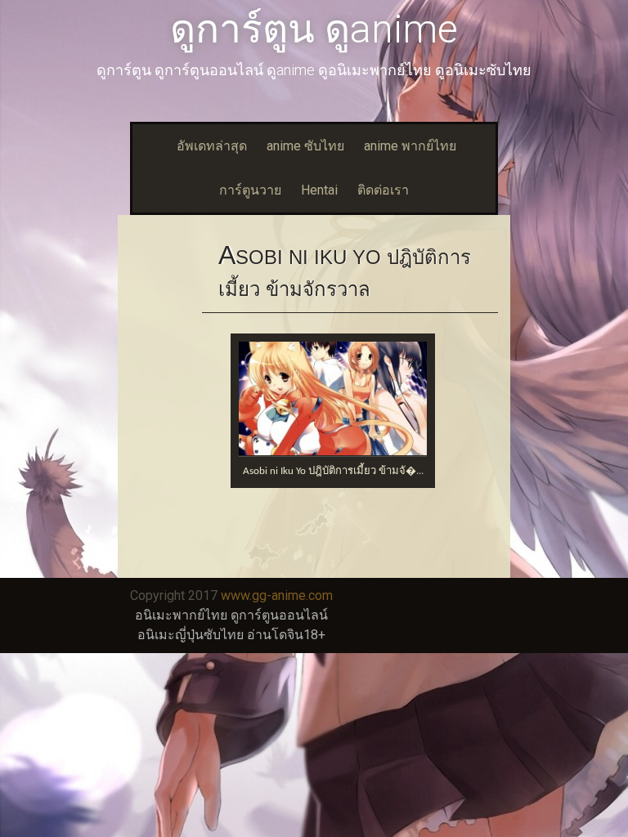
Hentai (319, 190)
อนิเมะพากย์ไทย (181, 615)
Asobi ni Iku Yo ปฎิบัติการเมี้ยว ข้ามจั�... (333, 471)
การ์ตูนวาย (250, 190)
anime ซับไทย (305, 146)
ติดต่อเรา (383, 190)
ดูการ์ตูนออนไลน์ (279, 615)
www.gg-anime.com (277, 595)
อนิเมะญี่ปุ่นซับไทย (190, 634)
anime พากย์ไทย (410, 146)
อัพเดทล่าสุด (212, 146)
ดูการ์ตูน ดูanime (314, 29)
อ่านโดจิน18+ (286, 634)
